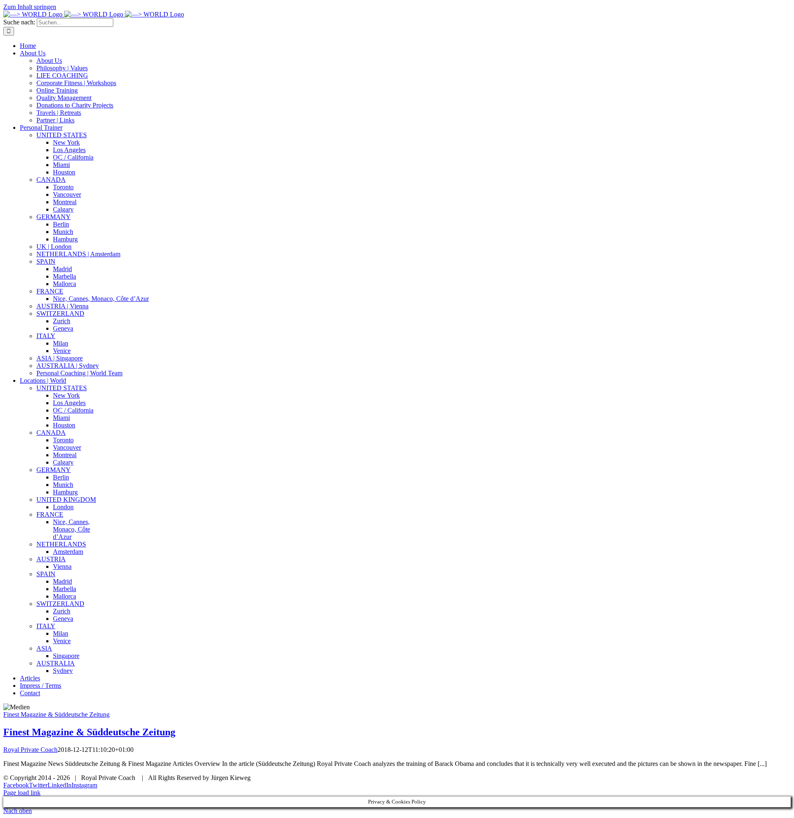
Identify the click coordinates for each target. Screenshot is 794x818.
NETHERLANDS (61, 544)
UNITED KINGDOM (66, 499)
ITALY (45, 626)
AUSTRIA (51, 559)
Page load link (22, 792)
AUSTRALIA (55, 663)
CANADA (51, 432)
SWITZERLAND (60, 603)
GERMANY (53, 469)
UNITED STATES (61, 387)
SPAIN (45, 573)
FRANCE (49, 514)
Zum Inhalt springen (29, 6)
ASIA (44, 648)
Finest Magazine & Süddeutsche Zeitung (56, 714)
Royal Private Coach (30, 749)
